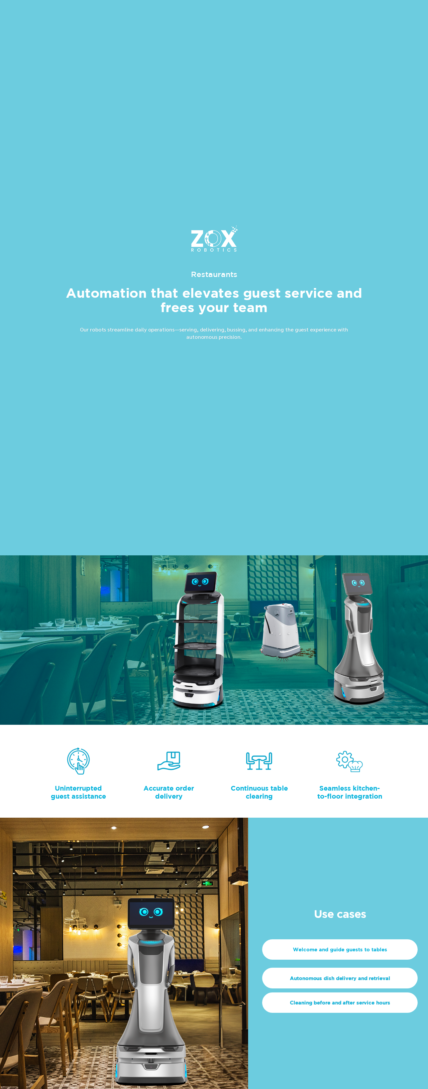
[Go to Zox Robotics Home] (214, 244)
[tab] (340, 949)
